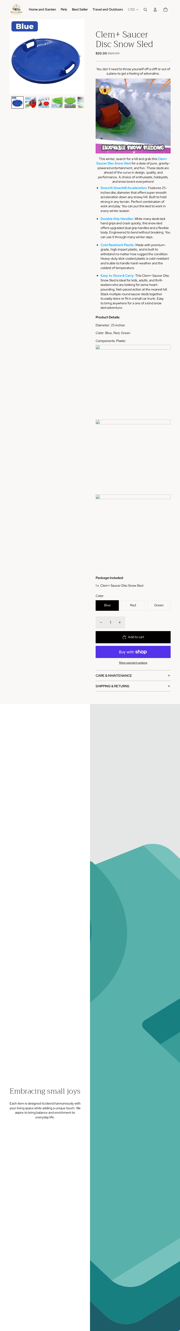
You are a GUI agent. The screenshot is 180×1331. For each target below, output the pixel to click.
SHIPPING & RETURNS (112, 686)
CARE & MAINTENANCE (114, 675)
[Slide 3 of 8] (43, 102)
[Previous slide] (13, 56)
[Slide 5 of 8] (70, 102)
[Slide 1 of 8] (17, 102)
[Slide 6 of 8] (83, 102)
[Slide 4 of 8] (57, 102)
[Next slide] (80, 56)
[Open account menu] (155, 9)
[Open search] (145, 9)
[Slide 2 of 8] (30, 102)
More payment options (133, 663)
